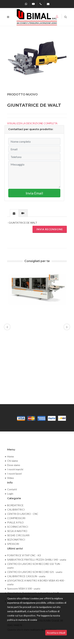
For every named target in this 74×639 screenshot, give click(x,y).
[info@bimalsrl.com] (48, 4)
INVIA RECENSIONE (49, 229)
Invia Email (34, 193)
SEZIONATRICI (16, 539)
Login (10, 493)
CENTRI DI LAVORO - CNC (22, 513)
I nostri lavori (14, 473)
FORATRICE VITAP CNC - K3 (24, 555)
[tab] (14, 213)
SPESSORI (13, 543)
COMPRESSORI (16, 518)
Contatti (12, 489)
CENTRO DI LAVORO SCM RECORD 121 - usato (34, 571)
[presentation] (14, 213)
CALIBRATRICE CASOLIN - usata (26, 576)
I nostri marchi (15, 469)
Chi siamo (12, 460)
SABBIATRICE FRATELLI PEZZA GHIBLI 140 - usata (36, 559)
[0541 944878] (40, 4)
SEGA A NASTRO (17, 530)
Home (10, 456)
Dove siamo (13, 465)
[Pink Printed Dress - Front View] (37, 60)
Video (10, 477)
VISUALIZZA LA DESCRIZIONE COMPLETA (32, 123)
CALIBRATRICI (16, 509)
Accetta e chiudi (56, 632)
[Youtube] (33, 4)
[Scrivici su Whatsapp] (26, 4)
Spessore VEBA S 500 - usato (23, 588)
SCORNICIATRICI (17, 526)
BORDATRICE (15, 505)
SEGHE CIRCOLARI (18, 535)
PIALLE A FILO (15, 522)
